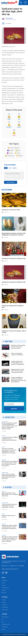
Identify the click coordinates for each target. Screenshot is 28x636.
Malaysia (11, 150)
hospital (11, 153)
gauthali (20, 155)
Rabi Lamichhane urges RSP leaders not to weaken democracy (10, 494)
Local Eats (4, 604)
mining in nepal (10, 155)
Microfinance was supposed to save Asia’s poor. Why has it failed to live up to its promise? (10, 463)
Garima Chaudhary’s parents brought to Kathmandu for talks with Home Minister (18, 380)
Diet (3, 622)
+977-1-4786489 (19, 566)
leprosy (18, 153)
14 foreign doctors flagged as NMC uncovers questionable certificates (10, 438)
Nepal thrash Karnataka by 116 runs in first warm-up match (18, 347)
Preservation (5, 607)
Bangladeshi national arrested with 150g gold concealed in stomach (14, 234)
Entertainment (5, 587)
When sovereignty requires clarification (17, 354)
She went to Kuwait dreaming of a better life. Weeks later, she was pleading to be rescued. (9, 451)
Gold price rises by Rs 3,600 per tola (13, 282)
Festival (4, 600)
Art (2, 619)
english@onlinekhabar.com (12, 569)
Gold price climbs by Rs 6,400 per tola (13, 306)
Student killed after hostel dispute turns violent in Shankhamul (17, 363)
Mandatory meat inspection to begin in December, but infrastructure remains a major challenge (10, 539)
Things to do (5, 609)
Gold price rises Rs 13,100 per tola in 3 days (14, 331)
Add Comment (11, 182)
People (3, 629)
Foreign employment (14, 147)
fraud (18, 150)
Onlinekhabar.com (6, 562)
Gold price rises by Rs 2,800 (11, 210)
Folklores (4, 602)
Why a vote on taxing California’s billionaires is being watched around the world (9, 476)
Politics (3, 582)
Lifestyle (4, 590)
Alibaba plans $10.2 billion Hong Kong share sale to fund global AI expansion (9, 527)
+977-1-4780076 (9, 566)
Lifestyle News (5, 617)
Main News (4, 580)
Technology (4, 626)
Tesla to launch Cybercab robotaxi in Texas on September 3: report (9, 506)
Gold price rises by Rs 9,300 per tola (13, 258)
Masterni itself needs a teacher (8, 516)
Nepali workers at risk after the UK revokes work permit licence (17, 371)
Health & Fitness (6, 624)
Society (3, 585)
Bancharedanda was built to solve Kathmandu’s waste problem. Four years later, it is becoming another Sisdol (10, 425)
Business (4, 592)
